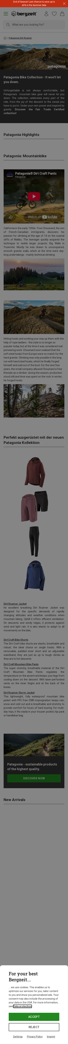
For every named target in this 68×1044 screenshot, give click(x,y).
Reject (34, 1027)
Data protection (22, 1006)
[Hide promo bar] (64, 3)
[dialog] (34, 1004)
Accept (34, 1017)
